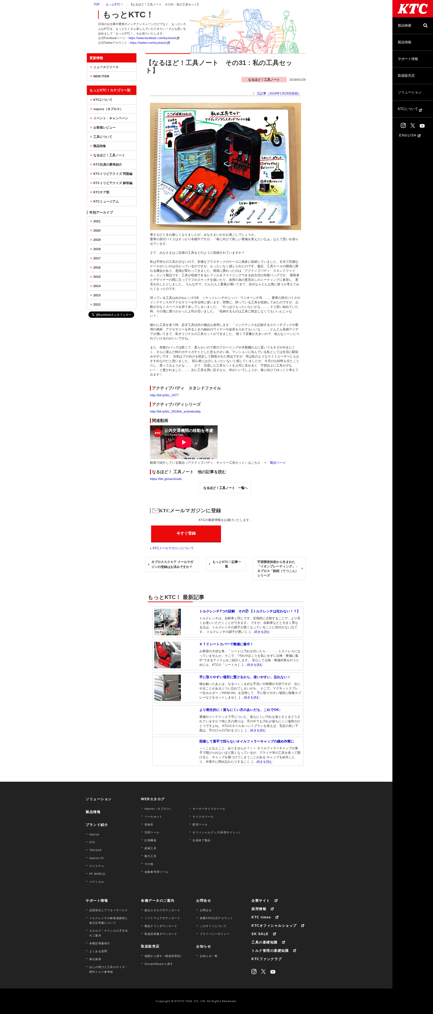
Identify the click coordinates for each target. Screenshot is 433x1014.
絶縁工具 (151, 848)
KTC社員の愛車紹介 (107, 164)
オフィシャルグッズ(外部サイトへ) (216, 832)
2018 (97, 249)
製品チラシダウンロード (161, 926)
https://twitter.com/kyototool (148, 42)
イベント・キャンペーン (110, 118)
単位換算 (95, 959)
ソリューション (409, 92)
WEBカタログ (153, 799)
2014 (97, 286)
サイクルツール (203, 816)
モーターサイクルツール (209, 808)
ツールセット (153, 816)
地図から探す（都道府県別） (164, 956)
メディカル (96, 881)
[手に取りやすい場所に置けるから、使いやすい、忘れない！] (167, 699)
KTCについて (408, 109)
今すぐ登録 (186, 533)
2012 (97, 304)
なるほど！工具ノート (109, 155)
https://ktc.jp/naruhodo (166, 479)
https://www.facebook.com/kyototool (152, 38)
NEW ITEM (101, 76)
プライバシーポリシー (215, 934)
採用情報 (258, 909)
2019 (97, 240)
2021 (97, 221)
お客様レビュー (104, 127)
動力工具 (151, 856)
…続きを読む (260, 632)
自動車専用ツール (156, 871)
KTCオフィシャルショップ (274, 925)
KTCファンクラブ (266, 959)
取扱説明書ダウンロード (161, 934)
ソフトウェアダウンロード (162, 918)
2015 (97, 277)
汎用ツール (152, 832)
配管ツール (200, 824)
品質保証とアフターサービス (108, 910)
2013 (97, 295)
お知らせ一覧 (209, 956)
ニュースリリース (106, 67)
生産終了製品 (201, 840)
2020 (97, 230)
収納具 (149, 824)
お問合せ (203, 900)
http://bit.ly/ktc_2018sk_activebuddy (175, 411)
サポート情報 (408, 59)
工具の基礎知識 (264, 942)
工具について (102, 136)
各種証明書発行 (99, 943)
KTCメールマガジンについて (173, 548)
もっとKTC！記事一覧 (226, 564)
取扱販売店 (406, 75)
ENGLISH (408, 135)
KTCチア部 (101, 192)
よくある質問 (98, 951)
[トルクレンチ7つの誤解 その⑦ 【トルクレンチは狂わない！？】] (167, 633)
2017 (97, 258)
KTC (92, 842)
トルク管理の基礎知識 (270, 950)
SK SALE (260, 934)
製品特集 (99, 146)
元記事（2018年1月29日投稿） (279, 93)
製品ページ (278, 462)
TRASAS (95, 850)
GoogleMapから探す (159, 964)
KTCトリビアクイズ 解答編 (112, 183)
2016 (97, 267)
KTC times (261, 917)
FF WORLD (97, 874)
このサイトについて (213, 926)
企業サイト (260, 900)
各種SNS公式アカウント (216, 918)
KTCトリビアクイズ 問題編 (112, 173)
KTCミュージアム (106, 201)
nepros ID (96, 858)
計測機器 (151, 840)
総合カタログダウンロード (162, 910)
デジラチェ (96, 866)
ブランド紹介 (97, 825)
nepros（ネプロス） (108, 109)
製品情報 (404, 42)
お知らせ (203, 946)
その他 (149, 864)
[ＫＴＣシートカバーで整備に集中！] (167, 666)
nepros (94, 834)
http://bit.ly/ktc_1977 (164, 395)
